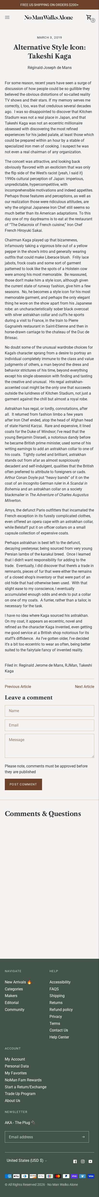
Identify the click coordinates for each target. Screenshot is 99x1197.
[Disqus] (49, 887)
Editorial (12, 1002)
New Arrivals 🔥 (18, 982)
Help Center (59, 1037)
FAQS (54, 989)
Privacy (56, 1016)
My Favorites (16, 1073)
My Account (15, 1059)
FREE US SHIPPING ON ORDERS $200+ (49, 5)
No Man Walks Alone (62, 1184)
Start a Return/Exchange (25, 1087)
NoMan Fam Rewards (23, 1080)
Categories (14, 989)
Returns (56, 1002)
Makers (11, 995)
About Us (12, 1100)
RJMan (71, 665)
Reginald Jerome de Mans (41, 665)
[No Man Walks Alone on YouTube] (90, 1162)
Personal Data (17, 1066)
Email (14, 719)
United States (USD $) (25, 1160)
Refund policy (61, 1009)
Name (14, 705)
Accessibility (60, 982)
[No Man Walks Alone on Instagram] (83, 1162)
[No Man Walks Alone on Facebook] (75, 1162)
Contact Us (59, 1030)
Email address (20, 1131)
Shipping (57, 995)
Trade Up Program (20, 1093)
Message (16, 734)
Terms (55, 1023)
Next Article (84, 686)
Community (15, 1009)
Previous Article (18, 686)
